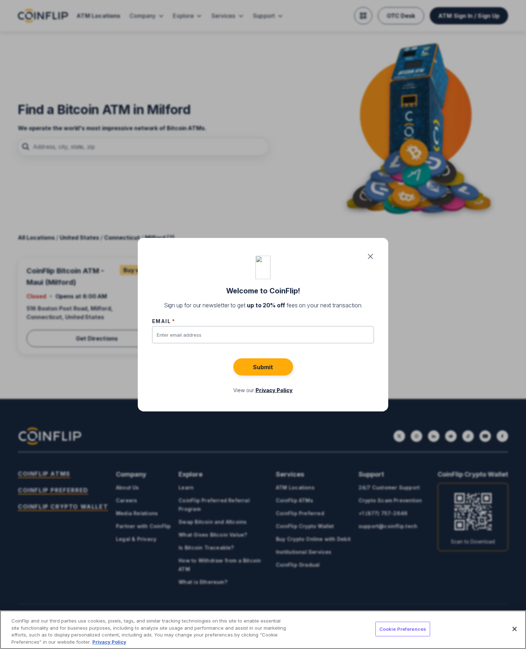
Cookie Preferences (402, 629)
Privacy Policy (109, 641)
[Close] (514, 629)
